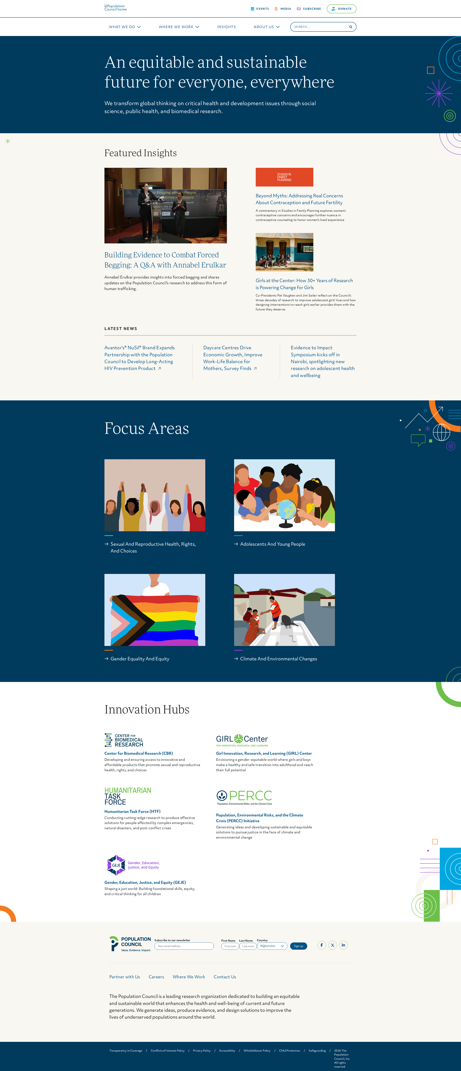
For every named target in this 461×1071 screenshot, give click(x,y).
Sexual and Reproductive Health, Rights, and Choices (153, 547)
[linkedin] (343, 945)
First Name (228, 940)
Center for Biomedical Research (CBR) (138, 753)
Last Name (246, 940)
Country (262, 940)
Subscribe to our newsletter (172, 940)
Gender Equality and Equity (140, 659)
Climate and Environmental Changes (278, 659)
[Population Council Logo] (119, 6)
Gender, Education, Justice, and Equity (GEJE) (145, 882)
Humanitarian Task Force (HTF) (132, 811)
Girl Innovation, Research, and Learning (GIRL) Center (264, 753)
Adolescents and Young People (272, 544)
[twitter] (332, 945)
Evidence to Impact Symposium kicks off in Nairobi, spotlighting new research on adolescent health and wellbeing (323, 361)
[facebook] (321, 945)
